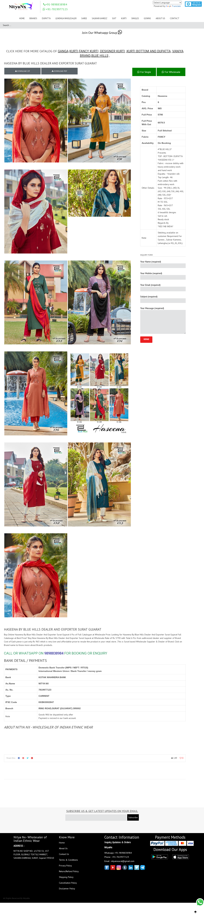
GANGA (63, 51)
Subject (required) (148, 296)
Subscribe (133, 817)
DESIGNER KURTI (112, 51)
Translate (176, 6)
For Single (145, 72)
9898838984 (53, 653)
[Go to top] (195, 912)
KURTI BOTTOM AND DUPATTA (149, 51)
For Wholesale (172, 72)
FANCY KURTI (88, 51)
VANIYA (177, 51)
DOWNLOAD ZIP (23, 71)
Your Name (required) (150, 261)
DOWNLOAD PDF (60, 71)
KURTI (73, 51)
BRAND (85, 56)
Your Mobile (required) (151, 273)
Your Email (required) (150, 284)
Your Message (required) (152, 308)
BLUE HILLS (99, 56)
